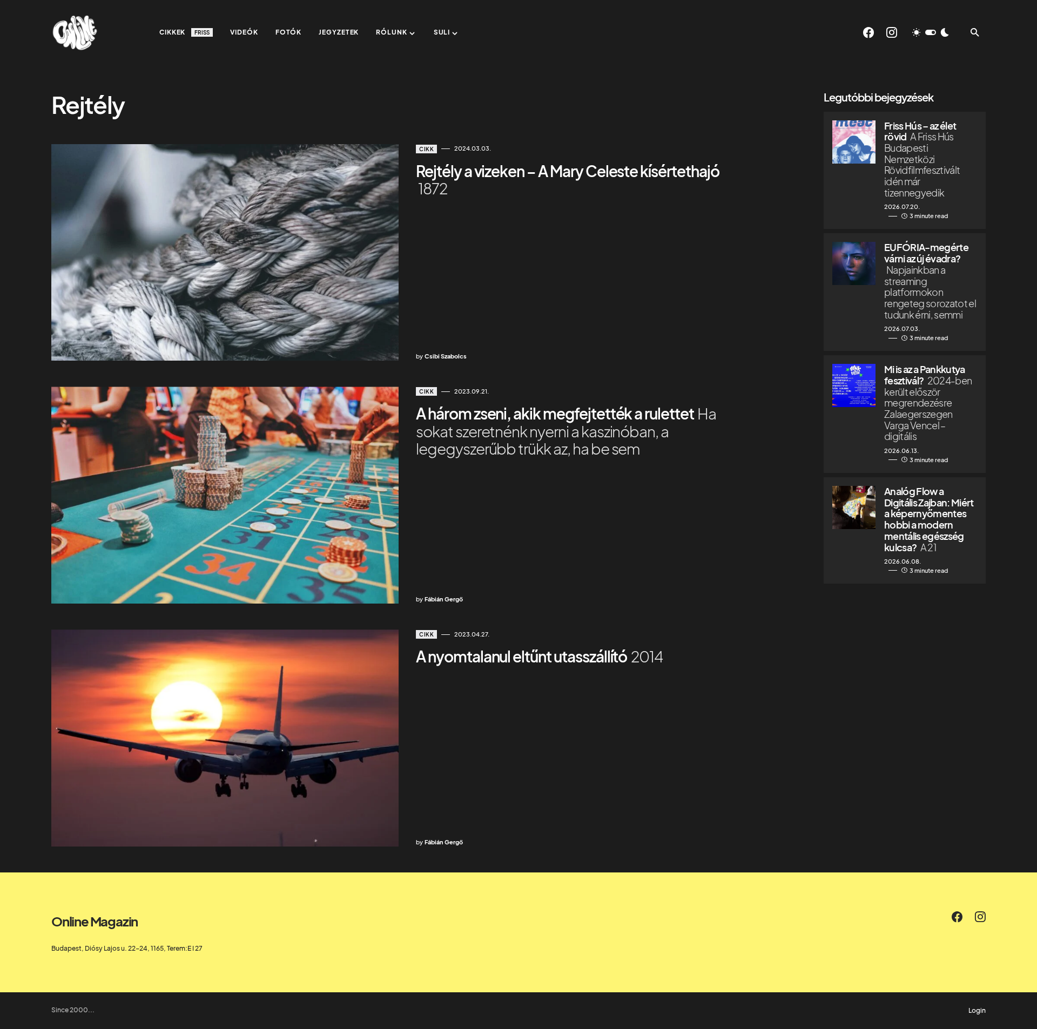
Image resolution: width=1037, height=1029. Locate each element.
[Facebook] (868, 32)
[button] (930, 32)
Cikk (426, 149)
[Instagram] (891, 32)
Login (977, 1010)
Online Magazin (94, 921)
